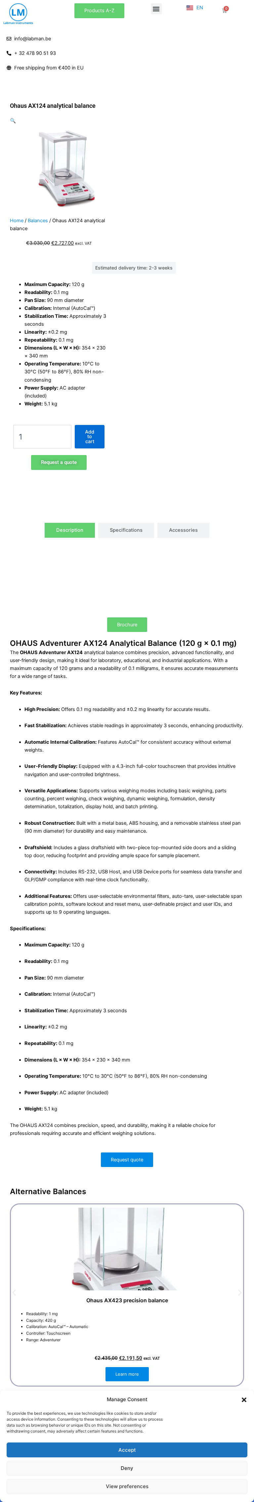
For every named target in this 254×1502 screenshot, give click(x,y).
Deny (127, 1468)
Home (16, 221)
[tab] (70, 530)
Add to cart (89, 436)
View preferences (127, 1486)
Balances (38, 221)
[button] (244, 1400)
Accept (127, 1450)
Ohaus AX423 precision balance (127, 1300)
